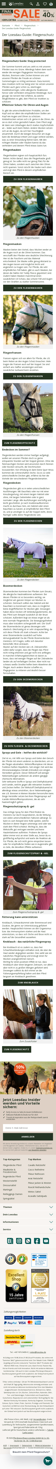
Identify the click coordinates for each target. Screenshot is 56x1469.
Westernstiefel (10, 1180)
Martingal (7, 1189)
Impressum (14, 1445)
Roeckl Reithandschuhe (39, 1187)
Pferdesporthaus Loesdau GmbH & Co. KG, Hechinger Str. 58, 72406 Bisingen (31, 1439)
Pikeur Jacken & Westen (39, 1182)
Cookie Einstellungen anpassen (40, 1448)
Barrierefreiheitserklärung (14, 1448)
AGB (5, 1445)
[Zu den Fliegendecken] (28, 576)
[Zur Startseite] (16, 4)
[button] (3, 4)
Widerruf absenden (43, 1445)
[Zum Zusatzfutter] (28, 1037)
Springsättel (8, 1198)
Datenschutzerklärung (44, 1148)
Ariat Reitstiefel (35, 1178)
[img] (51, 4)
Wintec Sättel (34, 1191)
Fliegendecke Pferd (12, 1165)
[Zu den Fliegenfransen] (28, 431)
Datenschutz (27, 1445)
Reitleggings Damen (12, 1194)
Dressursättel (9, 1185)
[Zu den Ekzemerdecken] (28, 734)
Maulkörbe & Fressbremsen (10, 1170)
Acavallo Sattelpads (37, 1196)
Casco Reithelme (36, 1169)
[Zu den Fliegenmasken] (28, 343)
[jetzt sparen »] (28, 21)
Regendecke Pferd (12, 1176)
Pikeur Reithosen (36, 1174)
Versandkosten (39, 1419)
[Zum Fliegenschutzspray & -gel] (28, 908)
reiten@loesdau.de (38, 1352)
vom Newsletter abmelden (37, 1150)
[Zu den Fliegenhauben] (28, 234)
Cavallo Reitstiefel (36, 1165)
